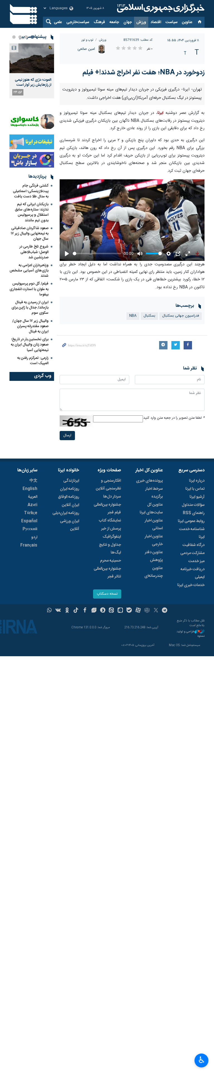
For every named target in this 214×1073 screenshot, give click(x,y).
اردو (34, 537)
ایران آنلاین (70, 505)
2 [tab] (26, 37)
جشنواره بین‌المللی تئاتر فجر (107, 572)
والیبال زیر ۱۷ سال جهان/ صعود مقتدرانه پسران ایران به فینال (30, 326)
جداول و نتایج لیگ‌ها (110, 549)
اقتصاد (155, 22)
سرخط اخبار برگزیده (154, 493)
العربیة (32, 497)
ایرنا (160, 8)
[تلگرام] (165, 610)
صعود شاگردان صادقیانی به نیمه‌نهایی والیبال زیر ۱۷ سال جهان (29, 233)
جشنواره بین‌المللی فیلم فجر (107, 508)
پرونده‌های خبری (149, 480)
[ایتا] (111, 610)
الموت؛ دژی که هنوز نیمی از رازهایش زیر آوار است (33, 82)
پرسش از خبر (111, 528)
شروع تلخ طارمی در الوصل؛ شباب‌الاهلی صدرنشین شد (34, 252)
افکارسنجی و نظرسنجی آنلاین (108, 484)
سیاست (171, 22)
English (30, 489)
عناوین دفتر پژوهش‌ (154, 556)
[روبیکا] (147, 610)
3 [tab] (20, 37)
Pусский (30, 529)
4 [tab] (14, 37)
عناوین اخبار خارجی (154, 540)
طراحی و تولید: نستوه (190, 634)
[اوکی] (67, 610)
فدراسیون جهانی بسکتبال (180, 316)
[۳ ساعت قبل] (31, 58)
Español (29, 521)
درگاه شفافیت (194, 545)
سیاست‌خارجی (77, 22)
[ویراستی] (94, 610)
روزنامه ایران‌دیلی (65, 513)
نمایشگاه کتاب (110, 520)
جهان (127, 22)
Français (28, 545)
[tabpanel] (31, 70)
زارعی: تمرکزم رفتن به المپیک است (32, 360)
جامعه (114, 22)
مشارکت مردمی (192, 553)
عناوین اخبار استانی (154, 524)
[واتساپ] (49, 610)
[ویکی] (58, 610)
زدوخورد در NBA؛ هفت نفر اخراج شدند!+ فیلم (143, 72)
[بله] (129, 610)
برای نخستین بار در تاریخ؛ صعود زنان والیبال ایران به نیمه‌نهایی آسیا (29, 344)
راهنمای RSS (194, 513)
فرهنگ (99, 22)
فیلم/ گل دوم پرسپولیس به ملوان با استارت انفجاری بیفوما (28, 289)
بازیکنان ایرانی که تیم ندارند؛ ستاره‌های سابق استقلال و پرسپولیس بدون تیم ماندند (31, 212)
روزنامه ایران (69, 489)
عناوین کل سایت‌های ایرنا (151, 508)
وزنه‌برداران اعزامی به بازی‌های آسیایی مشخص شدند (28, 270)
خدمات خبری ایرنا (191, 585)
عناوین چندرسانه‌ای (153, 572)
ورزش (141, 22)
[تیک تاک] (76, 610)
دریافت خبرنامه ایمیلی (193, 573)
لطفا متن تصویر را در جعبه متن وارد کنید (174, 418)
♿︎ (202, 1060)
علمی (58, 22)
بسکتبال (149, 316)
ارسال (67, 435)
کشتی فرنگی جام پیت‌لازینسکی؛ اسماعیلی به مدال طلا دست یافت (30, 191)
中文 (33, 480)
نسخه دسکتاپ (107, 594)
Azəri (32, 505)
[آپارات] (138, 610)
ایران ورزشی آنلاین (69, 525)
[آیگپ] (120, 610)
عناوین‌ (187, 22)
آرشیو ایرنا (197, 497)
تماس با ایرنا (195, 489)
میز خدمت (196, 561)
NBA (133, 316)
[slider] (97, 253)
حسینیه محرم (110, 560)
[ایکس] (156, 610)
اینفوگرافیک (112, 536)
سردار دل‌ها (112, 496)
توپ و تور (87, 40)
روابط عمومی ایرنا (191, 521)
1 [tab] (32, 37)
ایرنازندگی (71, 480)
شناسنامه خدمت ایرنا (192, 533)
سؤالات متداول (193, 505)
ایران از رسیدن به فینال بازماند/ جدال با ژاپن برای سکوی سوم (29, 307)
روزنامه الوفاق (68, 497)
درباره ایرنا (197, 480)
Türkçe (30, 513)
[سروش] (102, 610)
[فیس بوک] (85, 610)
